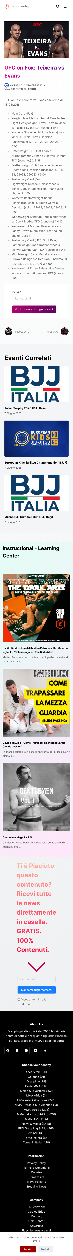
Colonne (33, 1077)
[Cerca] (57, 6)
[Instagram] (26, 1050)
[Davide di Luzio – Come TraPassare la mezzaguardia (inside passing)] (36, 703)
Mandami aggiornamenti (36, 990)
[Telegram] (45, 1050)
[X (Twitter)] (17, 1050)
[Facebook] (7, 1050)
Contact (36, 1216)
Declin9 (45, 1249)
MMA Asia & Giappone (32, 1100)
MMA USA (32, 1119)
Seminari (32, 1133)
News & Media (31, 1123)
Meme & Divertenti (32, 1091)
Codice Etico (36, 1211)
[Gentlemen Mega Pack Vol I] (36, 797)
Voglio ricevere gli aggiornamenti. (34, 309)
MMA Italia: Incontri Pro (32, 1114)
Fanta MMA (32, 1086)
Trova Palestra (36, 1181)
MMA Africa (34, 1095)
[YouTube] (35, 1050)
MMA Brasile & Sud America (33, 1105)
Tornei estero (33, 1138)
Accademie (33, 1072)
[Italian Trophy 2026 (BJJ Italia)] (36, 384)
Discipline (33, 1081)
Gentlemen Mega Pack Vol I (19, 837)
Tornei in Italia (32, 1142)
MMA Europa (32, 1109)
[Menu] (66, 6)
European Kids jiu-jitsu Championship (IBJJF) (35, 462)
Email (16, 292)
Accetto (28, 1249)
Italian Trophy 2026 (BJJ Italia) (25, 408)
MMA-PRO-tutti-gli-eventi (20, 89)
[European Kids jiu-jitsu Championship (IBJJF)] (36, 439)
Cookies (36, 1172)
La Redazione (36, 1207)
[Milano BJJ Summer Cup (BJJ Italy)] (36, 493)
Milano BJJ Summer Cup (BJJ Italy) (28, 517)
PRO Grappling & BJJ (32, 1128)
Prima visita (36, 1177)
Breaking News (36, 1186)
